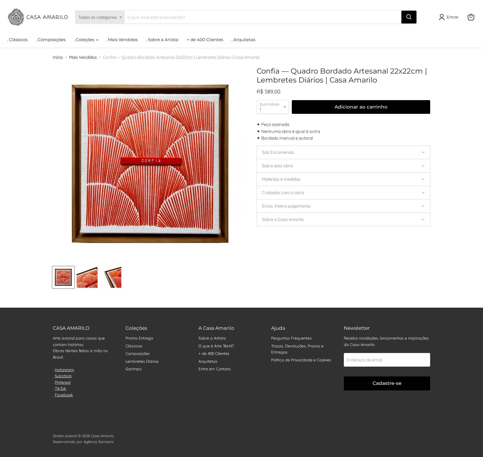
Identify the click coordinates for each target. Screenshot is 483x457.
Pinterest (63, 382)
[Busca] (408, 17)
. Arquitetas (243, 39)
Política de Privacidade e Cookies (301, 359)
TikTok (60, 388)
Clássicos (134, 345)
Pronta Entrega (139, 338)
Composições (138, 353)
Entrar (453, 17)
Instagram (64, 369)
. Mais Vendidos (122, 39)
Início (58, 57)
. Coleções (84, 39)
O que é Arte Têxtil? (216, 345)
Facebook (64, 394)
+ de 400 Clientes (205, 39)
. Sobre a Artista (162, 39)
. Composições (50, 39)
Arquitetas (207, 361)
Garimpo (133, 368)
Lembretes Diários (142, 361)
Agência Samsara (98, 441)
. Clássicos (17, 39)
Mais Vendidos (83, 57)
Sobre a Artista (212, 338)
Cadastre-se (387, 383)
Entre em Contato (214, 368)
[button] (343, 152)
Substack (63, 375)
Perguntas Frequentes (291, 338)
